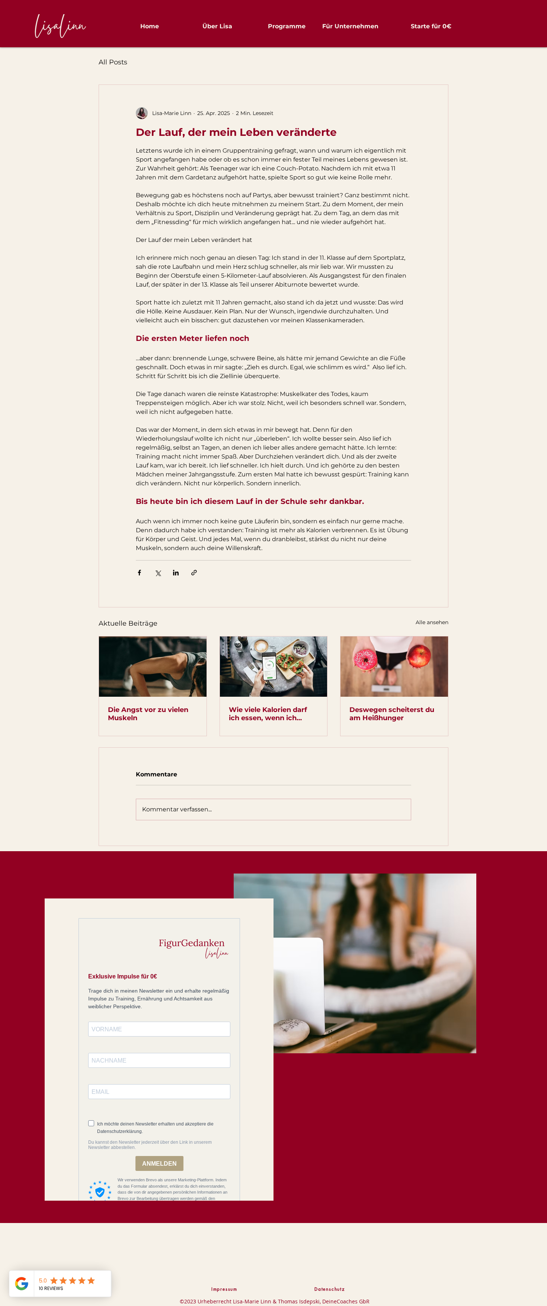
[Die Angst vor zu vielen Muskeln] (153, 666)
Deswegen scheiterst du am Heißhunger (391, 714)
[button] (201, 26)
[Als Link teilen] (194, 572)
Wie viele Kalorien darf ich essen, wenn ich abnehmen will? (268, 714)
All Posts (113, 62)
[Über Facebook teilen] (139, 572)
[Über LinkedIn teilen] (175, 572)
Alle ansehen (432, 622)
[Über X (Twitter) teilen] (157, 572)
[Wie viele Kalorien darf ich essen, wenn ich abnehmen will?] (273, 666)
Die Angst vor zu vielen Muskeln (148, 714)
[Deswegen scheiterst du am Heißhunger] (394, 666)
